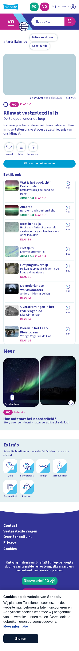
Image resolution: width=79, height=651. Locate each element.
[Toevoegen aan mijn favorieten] (71, 403)
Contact (10, 525)
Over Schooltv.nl (17, 536)
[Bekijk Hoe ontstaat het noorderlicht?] (39, 391)
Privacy (9, 542)
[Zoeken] (70, 21)
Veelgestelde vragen (20, 531)
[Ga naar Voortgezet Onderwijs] (12, 22)
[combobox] (47, 21)
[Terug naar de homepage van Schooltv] (10, 7)
